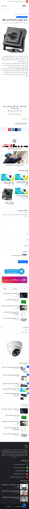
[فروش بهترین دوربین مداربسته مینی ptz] (24, 369)
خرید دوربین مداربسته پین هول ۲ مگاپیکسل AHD (8, 182)
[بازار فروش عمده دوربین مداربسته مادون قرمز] (24, 385)
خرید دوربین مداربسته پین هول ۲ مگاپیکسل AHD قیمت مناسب (22, 183)
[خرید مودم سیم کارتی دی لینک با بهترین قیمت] (24, 486)
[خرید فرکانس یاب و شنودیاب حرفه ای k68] (24, 295)
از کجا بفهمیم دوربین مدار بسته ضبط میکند (10, 491)
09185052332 (17, 464)
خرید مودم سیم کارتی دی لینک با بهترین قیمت (10, 485)
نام (27, 234)
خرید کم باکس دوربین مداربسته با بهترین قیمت (10, 306)
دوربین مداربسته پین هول (19, 14)
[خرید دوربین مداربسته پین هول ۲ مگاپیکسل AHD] (7, 177)
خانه (26, 14)
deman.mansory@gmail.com (16, 477)
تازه (24, 289)
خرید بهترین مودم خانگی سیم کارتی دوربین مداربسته (11, 312)
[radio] (20, 111)
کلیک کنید (15, 467)
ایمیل (27, 240)
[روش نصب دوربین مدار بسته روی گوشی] (24, 499)
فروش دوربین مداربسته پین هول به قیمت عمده (22, 196)
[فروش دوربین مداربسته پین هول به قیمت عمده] (21, 191)
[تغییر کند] (24, 6)
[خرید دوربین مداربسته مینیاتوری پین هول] (7, 194)
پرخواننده (15, 289)
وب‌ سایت (26, 245)
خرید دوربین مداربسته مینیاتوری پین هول (9, 202)
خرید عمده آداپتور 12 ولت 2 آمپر (19, 1)
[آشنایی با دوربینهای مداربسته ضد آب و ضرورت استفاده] (24, 396)
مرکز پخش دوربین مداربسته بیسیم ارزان (11, 375)
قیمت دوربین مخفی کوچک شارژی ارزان (11, 389)
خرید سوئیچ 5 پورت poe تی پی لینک (11, 318)
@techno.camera (17, 474)
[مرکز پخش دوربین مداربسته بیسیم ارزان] (24, 378)
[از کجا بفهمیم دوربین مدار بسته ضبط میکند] (24, 492)
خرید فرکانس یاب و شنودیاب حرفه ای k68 (11, 294)
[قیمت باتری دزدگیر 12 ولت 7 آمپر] (24, 301)
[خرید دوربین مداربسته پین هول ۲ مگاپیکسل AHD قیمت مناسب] (21, 177)
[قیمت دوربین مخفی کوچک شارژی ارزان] (24, 390)
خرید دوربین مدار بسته (20, 123)
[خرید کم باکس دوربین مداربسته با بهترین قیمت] (24, 307)
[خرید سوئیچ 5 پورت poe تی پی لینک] (24, 320)
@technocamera (18, 471)
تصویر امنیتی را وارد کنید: (16, 255)
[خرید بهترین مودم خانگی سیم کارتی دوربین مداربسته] (24, 314)
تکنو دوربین (13, 506)
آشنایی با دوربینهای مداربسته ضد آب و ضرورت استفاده (11, 394)
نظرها (5, 289)
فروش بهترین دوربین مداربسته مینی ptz (10, 367)
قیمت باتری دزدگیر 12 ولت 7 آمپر (12, 299)
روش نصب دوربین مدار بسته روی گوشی (10, 497)
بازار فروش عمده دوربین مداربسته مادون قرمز (10, 384)
